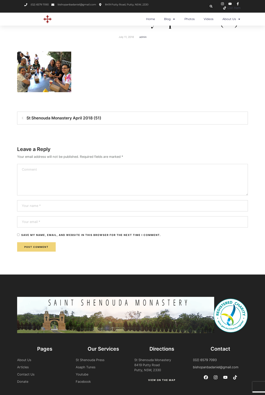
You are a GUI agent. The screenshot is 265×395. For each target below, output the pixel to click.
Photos (189, 19)
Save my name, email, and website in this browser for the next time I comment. (91, 234)
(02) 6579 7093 (205, 360)
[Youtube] (225, 377)
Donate (22, 381)
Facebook (83, 381)
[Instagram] (215, 377)
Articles (23, 367)
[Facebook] (206, 377)
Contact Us (25, 374)
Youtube (82, 374)
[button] (211, 6)
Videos (208, 19)
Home (150, 19)
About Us (229, 19)
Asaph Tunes (85, 367)
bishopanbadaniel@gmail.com (215, 367)
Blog (167, 19)
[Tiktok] (235, 377)
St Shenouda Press (90, 360)
